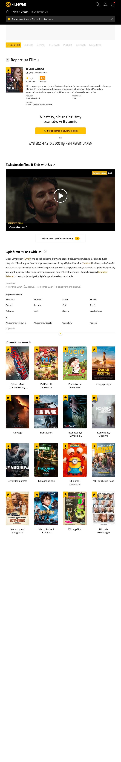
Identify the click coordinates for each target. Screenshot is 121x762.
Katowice (10, 311)
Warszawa (10, 299)
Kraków (93, 299)
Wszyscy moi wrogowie (18, 531)
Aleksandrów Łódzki (43, 323)
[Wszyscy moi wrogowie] (17, 508)
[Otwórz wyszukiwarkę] (97, 4)
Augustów (10, 328)
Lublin (36, 311)
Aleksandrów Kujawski (16, 323)
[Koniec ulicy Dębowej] (103, 411)
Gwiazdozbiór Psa (17, 480)
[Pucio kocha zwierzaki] (75, 363)
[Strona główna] (7, 11)
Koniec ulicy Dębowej (103, 434)
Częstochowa (96, 311)
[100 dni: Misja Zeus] (103, 460)
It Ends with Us (35, 68)
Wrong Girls (74, 529)
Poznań (65, 299)
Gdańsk (9, 305)
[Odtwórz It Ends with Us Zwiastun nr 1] (14, 80)
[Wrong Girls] (75, 508)
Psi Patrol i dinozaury (46, 385)
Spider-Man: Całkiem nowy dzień (17, 385)
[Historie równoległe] (103, 508)
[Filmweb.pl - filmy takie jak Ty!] (16, 4)
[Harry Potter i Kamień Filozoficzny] (46, 508)
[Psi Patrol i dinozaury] (46, 363)
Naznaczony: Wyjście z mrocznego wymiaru (75, 434)
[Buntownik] (46, 411)
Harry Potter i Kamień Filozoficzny (46, 531)
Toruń (92, 305)
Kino (15, 11)
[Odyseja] (17, 411)
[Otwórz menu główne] (112, 4)
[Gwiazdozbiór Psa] (17, 460)
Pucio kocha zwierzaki (74, 385)
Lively (27, 258)
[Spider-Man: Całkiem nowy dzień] (17, 363)
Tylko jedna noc (46, 480)
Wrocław (38, 299)
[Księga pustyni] (103, 363)
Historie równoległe (103, 531)
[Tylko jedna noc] (46, 460)
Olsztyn (65, 311)
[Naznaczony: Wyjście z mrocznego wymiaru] (75, 411)
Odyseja (17, 432)
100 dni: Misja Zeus (103, 480)
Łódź (64, 305)
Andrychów (67, 323)
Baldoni (87, 262)
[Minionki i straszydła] (75, 460)
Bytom (24, 11)
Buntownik (46, 432)
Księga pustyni (104, 383)
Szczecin (37, 305)
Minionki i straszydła (75, 482)
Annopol (93, 323)
